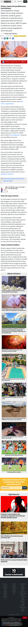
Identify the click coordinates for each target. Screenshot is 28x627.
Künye (22, 609)
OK (24, 617)
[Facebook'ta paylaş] (5, 38)
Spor (5, 590)
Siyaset (5, 585)
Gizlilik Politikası (22, 600)
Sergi (14, 593)
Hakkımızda (23, 607)
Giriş (25, 1)
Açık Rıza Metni (23, 597)
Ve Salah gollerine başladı (14, 472)
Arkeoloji (14, 587)
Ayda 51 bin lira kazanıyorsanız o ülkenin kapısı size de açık (12, 437)
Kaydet (24, 487)
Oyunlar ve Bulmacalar (14, 574)
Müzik (14, 588)
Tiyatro (14, 591)
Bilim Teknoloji (5, 596)
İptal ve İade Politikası (23, 594)
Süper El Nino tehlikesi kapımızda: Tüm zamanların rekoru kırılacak (12, 350)
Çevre (3, 36)
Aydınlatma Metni (23, 585)
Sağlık (5, 591)
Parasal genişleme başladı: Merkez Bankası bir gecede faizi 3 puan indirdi (13, 291)
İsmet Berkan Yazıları (14, 614)
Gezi (5, 598)
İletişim (23, 610)
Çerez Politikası (6, 625)
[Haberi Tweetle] (2, 38)
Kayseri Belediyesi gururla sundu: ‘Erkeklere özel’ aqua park (13, 380)
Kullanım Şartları (23, 588)
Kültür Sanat (14, 585)
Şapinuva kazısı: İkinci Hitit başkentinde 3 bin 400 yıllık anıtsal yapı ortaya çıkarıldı (14, 419)
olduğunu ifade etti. (7, 174)
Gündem (5, 584)
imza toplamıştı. (15, 135)
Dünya (5, 588)
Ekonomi (5, 587)
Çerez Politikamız (22, 591)
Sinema (14, 590)
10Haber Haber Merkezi (10, 33)
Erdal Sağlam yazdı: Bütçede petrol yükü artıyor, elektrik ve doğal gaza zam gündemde (14, 310)
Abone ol (20, 1)
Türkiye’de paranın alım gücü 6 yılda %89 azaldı (12, 398)
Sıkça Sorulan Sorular (23, 604)
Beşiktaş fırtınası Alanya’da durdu (14, 455)
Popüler (5, 593)
